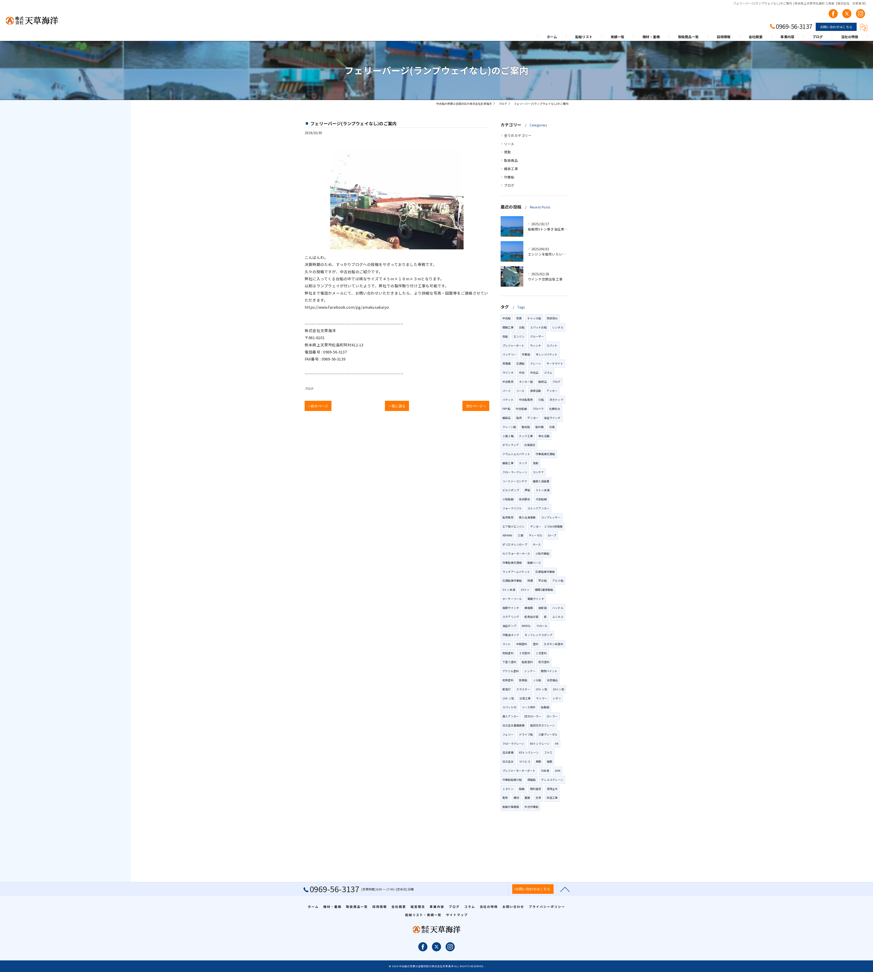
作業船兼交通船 (545, 454)
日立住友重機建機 (513, 725)
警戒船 (526, 427)
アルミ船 (557, 580)
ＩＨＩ (548, 752)
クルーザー (537, 336)
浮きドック (556, 399)
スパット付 (509, 707)
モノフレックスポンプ (538, 635)
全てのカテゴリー (518, 135)
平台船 (542, 580)
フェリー (508, 734)
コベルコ (524, 761)
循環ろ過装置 (541, 481)
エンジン (519, 336)
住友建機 (508, 752)
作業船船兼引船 (512, 780)
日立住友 (508, 761)
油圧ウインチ (552, 418)
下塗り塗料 (509, 662)
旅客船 (523, 680)
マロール (541, 626)
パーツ (506, 391)
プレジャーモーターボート (518, 770)
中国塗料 (521, 644)
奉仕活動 (543, 436)
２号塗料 (524, 653)
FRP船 (506, 409)
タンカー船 (526, 381)
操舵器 (542, 608)
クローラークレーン (514, 472)
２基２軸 (508, 436)
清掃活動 (535, 391)
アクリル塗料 (510, 671)
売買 (519, 318)
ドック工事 (526, 436)
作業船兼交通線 (512, 562)
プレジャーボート (513, 345)
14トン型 (508, 698)
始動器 (545, 707)
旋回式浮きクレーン (542, 725)
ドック (523, 463)
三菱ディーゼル (547, 734)
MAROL (526, 626)
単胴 (538, 761)
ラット (506, 644)
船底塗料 (527, 662)
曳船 (505, 336)
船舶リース (534, 562)
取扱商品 (511, 160)
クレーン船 (509, 427)
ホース (537, 544)
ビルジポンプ (510, 490)
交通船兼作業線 (545, 572)
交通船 (520, 363)
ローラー (552, 716)
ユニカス (557, 617)
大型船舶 (541, 499)
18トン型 (558, 689)
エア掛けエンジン (513, 526)
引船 (541, 399)
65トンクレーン (529, 752)
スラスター (523, 689)
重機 (527, 797)
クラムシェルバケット (516, 454)
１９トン (508, 789)
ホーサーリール (512, 599)
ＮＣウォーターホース (516, 553)
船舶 (521, 789)
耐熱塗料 (508, 680)
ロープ (552, 535)
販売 (505, 797)
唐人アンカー (510, 716)
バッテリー (509, 354)
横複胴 (528, 608)
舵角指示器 (531, 617)
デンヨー (532, 418)
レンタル (557, 327)
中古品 (534, 372)
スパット (552, 345)
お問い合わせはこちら (836, 27)
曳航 (535, 463)
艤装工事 (511, 168)
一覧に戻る (397, 405)
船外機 (539, 427)
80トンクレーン (540, 743)
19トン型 (541, 689)
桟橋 (530, 580)
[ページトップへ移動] (564, 889)
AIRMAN (507, 535)
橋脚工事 (508, 327)
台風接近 (529, 445)
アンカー (552, 391)
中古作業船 (531, 807)
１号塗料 (541, 653)
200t (558, 770)
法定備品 (552, 680)
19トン (525, 589)
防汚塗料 (543, 662)
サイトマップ (457, 914)
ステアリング (510, 617)
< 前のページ (318, 405)
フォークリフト (512, 508)
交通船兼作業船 (512, 580)
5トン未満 (508, 589)
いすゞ (557, 698)
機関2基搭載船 (544, 589)
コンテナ (538, 472)
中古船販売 (526, 399)
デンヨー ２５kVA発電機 (546, 526)
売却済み (552, 318)
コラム (548, 372)
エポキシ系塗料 (553, 644)
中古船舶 (521, 409)
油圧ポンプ (509, 626)
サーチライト (555, 363)
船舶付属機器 (510, 807)
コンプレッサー (550, 517)
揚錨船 (531, 780)
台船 (521, 327)
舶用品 (542, 381)
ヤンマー (541, 698)
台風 (552, 427)
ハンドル (557, 608)
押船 (527, 490)
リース (509, 143)
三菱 (520, 535)
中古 (521, 372)
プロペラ (538, 409)
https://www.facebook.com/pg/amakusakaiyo (347, 307)
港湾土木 (552, 789)
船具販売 (508, 517)
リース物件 (528, 707)
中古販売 (508, 381)
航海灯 (506, 689)
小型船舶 (508, 499)
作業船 (509, 177)
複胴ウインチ (510, 608)
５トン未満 (542, 490)
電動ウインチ (535, 599)
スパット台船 (538, 327)
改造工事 (552, 797)
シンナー (529, 671)
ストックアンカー (538, 508)
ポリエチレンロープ (514, 544)
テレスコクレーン (552, 780)
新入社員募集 (527, 517)
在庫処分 (554, 409)
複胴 (549, 761)
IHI (557, 743)
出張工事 (525, 698)
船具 (519, 418)
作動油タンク (510, 635)
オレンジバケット (547, 354)
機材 (516, 797)
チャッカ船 (534, 318)
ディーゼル (535, 535)
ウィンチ (535, 345)
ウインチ (508, 372)
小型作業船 (542, 553)
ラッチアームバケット (516, 572)
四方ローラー (532, 716)
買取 (507, 152)
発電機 (506, 363)
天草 (538, 797)
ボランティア (510, 445)
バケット (508, 399)
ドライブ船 (526, 734)
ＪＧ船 (537, 680)
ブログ (309, 388)
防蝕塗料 (508, 653)
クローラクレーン (513, 743)
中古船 (506, 318)
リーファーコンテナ (514, 481)
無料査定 (535, 789)
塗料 (535, 644)
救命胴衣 (524, 499)
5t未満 (545, 770)
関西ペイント (549, 671)
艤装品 (506, 418)
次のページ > (476, 405)
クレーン (535, 363)
